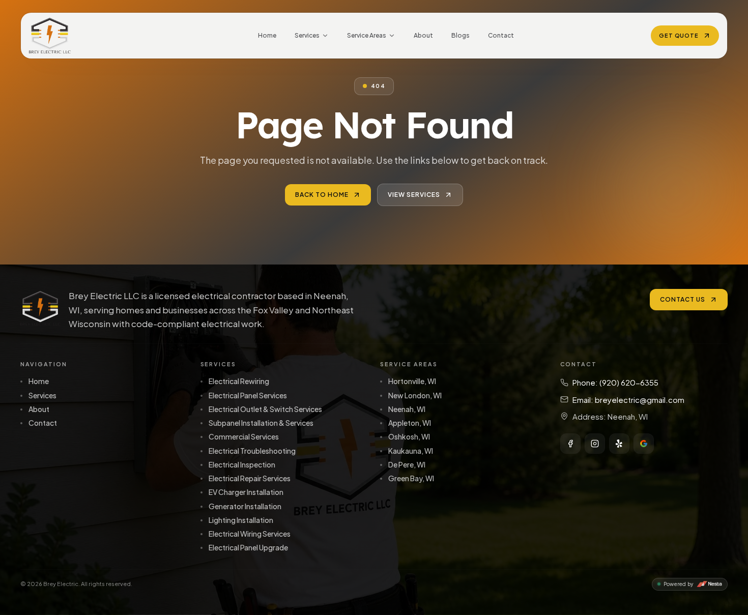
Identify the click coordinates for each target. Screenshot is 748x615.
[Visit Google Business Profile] (644, 443)
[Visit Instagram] (595, 443)
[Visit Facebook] (570, 443)
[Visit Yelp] (619, 443)
